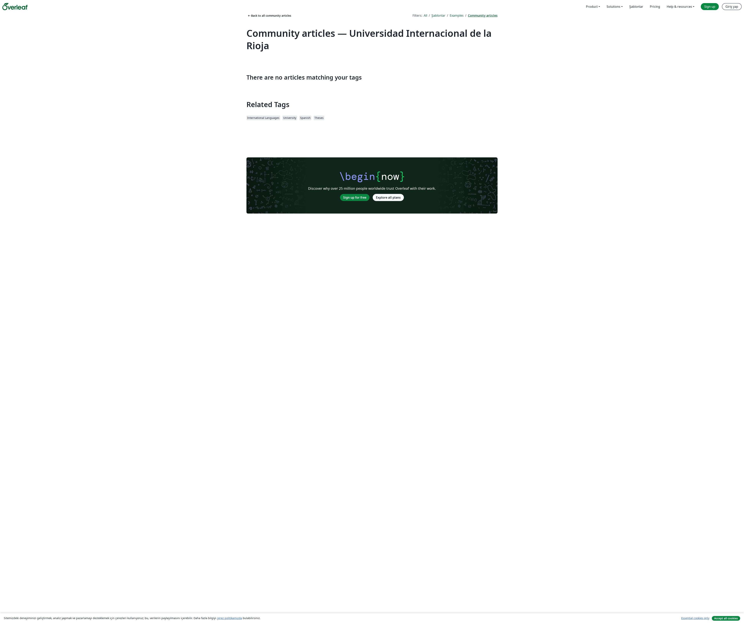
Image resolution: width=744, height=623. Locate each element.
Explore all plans (388, 197)
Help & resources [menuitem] (679, 6)
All (425, 15)
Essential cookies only (695, 618)
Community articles (483, 15)
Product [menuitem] (592, 6)
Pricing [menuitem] (655, 6)
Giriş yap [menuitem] (731, 6)
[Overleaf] (15, 6)
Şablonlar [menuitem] (636, 6)
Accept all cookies (726, 618)
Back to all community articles (269, 15)
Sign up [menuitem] (709, 6)
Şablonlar (438, 15)
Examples (457, 15)
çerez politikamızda (229, 618)
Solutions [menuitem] (613, 6)
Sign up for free (354, 197)
